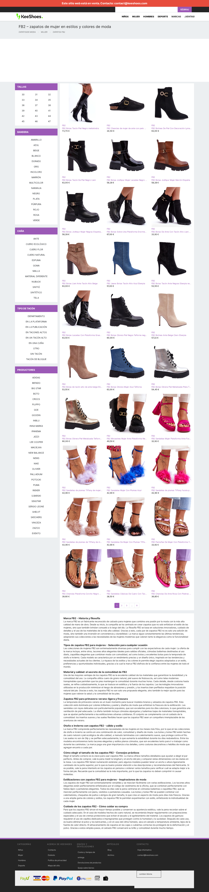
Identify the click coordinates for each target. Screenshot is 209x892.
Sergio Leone (36, 506)
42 (23, 116)
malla (36, 271)
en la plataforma (36, 321)
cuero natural (36, 254)
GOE (36, 409)
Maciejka (36, 447)
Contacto (52, 850)
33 (23, 100)
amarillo (36, 139)
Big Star (36, 388)
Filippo (36, 404)
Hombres (22, 860)
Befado (36, 383)
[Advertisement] (92, 60)
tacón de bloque (36, 359)
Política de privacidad (57, 860)
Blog (109, 850)
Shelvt (36, 512)
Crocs (36, 399)
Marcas (176, 16)
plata (36, 198)
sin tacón (36, 353)
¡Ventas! (190, 16)
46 (36, 121)
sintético (36, 292)
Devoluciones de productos (89, 862)
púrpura (36, 204)
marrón (36, 177)
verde (36, 220)
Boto (36, 393)
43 (36, 116)
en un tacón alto (36, 337)
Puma (36, 485)
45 (23, 121)
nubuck (36, 281)
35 (49, 100)
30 (23, 94)
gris (36, 166)
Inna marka (36, 426)
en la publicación (36, 327)
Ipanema (36, 431)
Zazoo (36, 528)
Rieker (36, 490)
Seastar (36, 501)
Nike (36, 463)
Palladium (36, 474)
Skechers (36, 517)
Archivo (111, 855)
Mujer (20, 855)
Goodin (36, 415)
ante (36, 238)
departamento (36, 316)
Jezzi (36, 436)
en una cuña (36, 343)
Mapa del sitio (54, 865)
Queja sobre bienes (86, 868)
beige (36, 150)
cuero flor (36, 249)
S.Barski (36, 495)
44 (49, 116)
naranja (36, 188)
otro (36, 348)
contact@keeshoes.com (130, 3)
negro (36, 193)
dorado (36, 161)
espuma (36, 260)
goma (36, 265)
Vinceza (36, 522)
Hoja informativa (144, 850)
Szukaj (184, 9)
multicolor (36, 182)
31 (36, 94)
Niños (20, 850)
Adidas (36, 377)
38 (49, 105)
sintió (36, 287)
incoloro (36, 172)
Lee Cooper (36, 442)
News (36, 458)
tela (36, 297)
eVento (36, 533)
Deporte (21, 865)
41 (49, 110)
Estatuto (51, 855)
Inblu (36, 420)
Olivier (36, 469)
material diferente (36, 276)
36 (23, 105)
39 (23, 110)
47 (49, 121)
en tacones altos (36, 332)
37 (36, 105)
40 (36, 110)
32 (49, 94)
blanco (36, 156)
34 (36, 100)
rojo (36, 209)
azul (36, 145)
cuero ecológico (36, 244)
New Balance (36, 452)
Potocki (36, 479)
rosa (36, 215)
